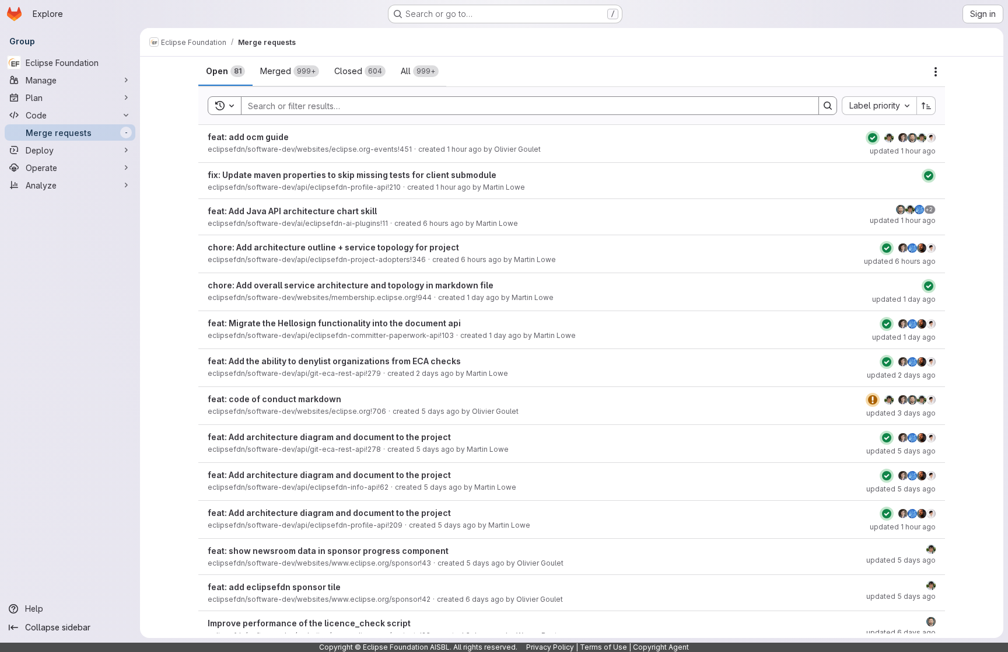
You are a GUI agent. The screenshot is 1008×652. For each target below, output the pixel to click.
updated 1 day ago (904, 299)
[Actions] (935, 71)
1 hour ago (464, 149)
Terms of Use (603, 647)
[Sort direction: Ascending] (926, 105)
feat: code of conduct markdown (274, 399)
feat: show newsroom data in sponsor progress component (328, 551)
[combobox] (879, 105)
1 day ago (483, 297)
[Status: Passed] (873, 138)
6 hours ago (443, 223)
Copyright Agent (661, 647)
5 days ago (440, 411)
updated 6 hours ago (900, 261)
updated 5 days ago (901, 451)
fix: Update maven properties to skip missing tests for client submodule (352, 175)
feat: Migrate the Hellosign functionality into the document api (334, 323)
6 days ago (485, 599)
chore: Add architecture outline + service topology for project (333, 247)
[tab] (225, 71)
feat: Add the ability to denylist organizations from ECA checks (334, 361)
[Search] (827, 105)
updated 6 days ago (901, 632)
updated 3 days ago (901, 413)
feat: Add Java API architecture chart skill (292, 211)
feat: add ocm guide (248, 137)
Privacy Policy (550, 647)
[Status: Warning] (873, 400)
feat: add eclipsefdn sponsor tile (274, 587)
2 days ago (435, 373)
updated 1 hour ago (903, 151)
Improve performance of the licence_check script (309, 623)
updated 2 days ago (901, 375)
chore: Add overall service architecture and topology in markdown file (351, 285)
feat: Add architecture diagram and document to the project (329, 437)
